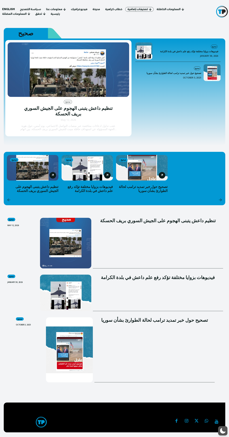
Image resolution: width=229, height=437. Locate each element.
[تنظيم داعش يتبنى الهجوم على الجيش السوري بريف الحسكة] (68, 69)
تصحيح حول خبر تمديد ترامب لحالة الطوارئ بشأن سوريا (174, 73)
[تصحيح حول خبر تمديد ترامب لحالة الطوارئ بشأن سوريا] (212, 72)
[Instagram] (186, 421)
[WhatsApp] (206, 421)
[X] (196, 421)
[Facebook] (176, 421)
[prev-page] (9, 200)
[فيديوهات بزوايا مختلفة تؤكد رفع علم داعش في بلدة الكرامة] (144, 50)
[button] (222, 430)
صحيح (68, 101)
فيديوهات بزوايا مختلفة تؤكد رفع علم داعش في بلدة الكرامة (189, 51)
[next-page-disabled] (220, 200)
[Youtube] (216, 421)
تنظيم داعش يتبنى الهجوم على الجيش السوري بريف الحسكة (68, 110)
